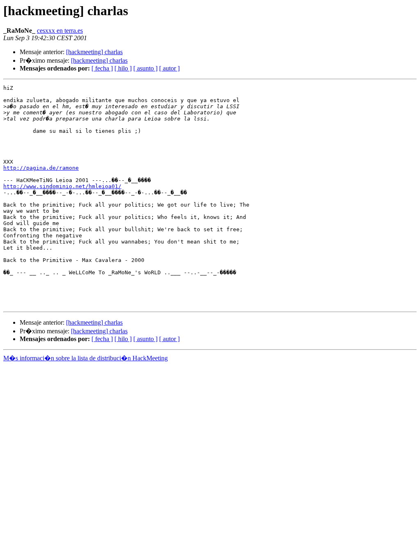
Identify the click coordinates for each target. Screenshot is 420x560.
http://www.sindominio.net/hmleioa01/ (62, 186)
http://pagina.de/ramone (41, 168)
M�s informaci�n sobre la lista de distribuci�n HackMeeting (85, 358)
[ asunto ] (145, 68)
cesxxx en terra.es (60, 30)
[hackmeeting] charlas (94, 51)
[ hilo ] (123, 68)
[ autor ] (169, 68)
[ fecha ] (102, 68)
